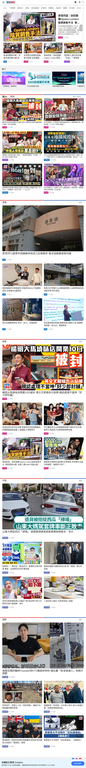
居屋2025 (20, 8)
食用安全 (46, 61)
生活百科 (61, 37)
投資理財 (26, 61)
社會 (4, 294)
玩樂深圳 (58, 8)
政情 (45, 329)
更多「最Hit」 (77, 97)
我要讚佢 (51, 8)
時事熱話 (46, 160)
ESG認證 (71, 8)
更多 (80, 202)
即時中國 (5, 537)
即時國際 (5, 677)
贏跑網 (65, 8)
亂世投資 (43, 8)
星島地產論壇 (35, 8)
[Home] (10, 2)
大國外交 (46, 572)
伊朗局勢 (12, 8)
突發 (65, 61)
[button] (81, 28)
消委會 (27, 8)
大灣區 (6, 61)
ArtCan (79, 8)
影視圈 (5, 127)
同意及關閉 (77, 763)
